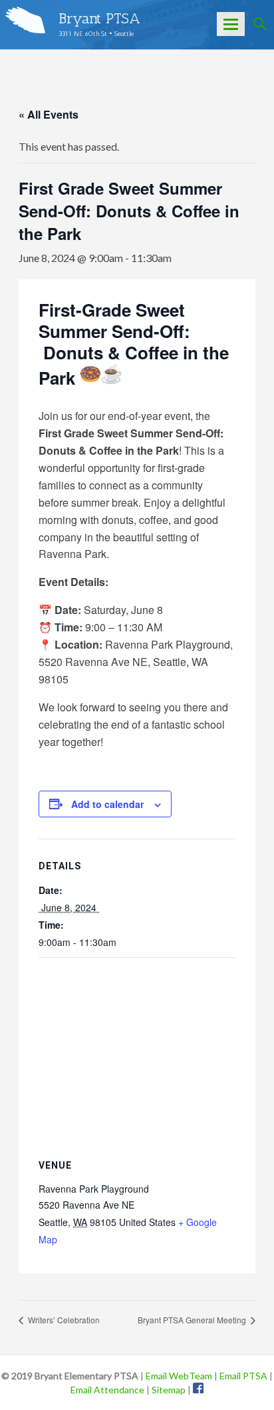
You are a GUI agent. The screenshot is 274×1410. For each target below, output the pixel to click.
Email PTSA (243, 1375)
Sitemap (169, 1389)
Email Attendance (107, 1389)
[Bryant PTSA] (25, 20)
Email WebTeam (179, 1375)
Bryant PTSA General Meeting (193, 1319)
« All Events (48, 114)
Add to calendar (107, 804)
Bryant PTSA (99, 18)
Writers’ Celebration (63, 1319)
